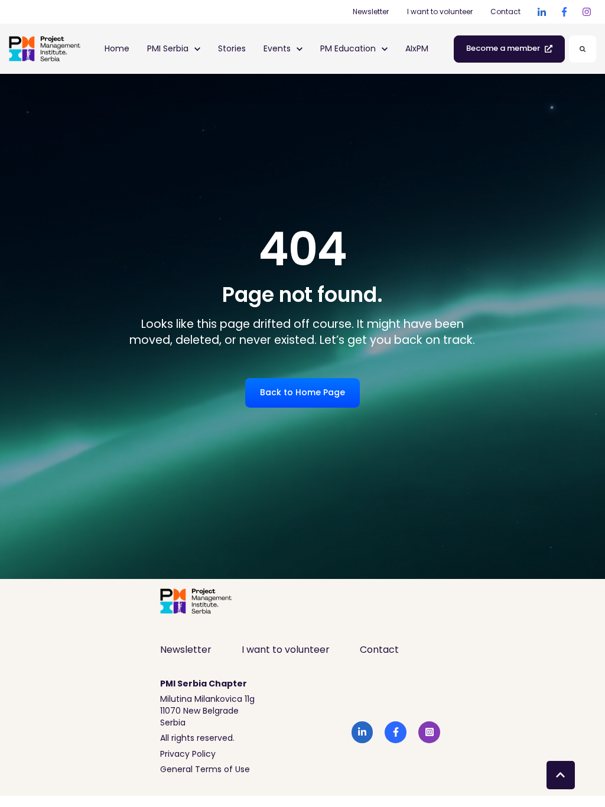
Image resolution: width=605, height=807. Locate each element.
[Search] (582, 49)
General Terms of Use (205, 769)
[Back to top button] (561, 775)
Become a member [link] (503, 48)
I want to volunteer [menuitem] (286, 649)
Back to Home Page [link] (302, 392)
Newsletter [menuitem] (186, 649)
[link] (541, 11)
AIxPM (416, 48)
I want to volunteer (440, 11)
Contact (505, 11)
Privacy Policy (188, 754)
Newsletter (371, 11)
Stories (232, 48)
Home (117, 48)
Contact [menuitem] (379, 649)
